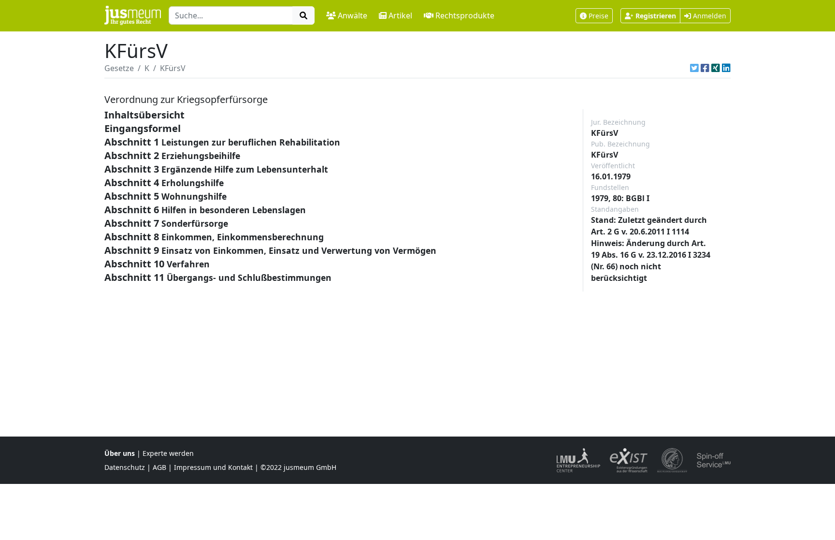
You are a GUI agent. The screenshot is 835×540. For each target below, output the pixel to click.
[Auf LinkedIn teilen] (726, 68)
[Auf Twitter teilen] (694, 68)
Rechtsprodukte (464, 15)
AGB (159, 467)
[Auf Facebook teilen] (705, 68)
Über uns (119, 453)
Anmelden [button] (708, 15)
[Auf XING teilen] (715, 68)
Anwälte (352, 15)
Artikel (400, 15)
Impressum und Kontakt (213, 467)
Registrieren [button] (655, 15)
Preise (598, 15)
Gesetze (119, 68)
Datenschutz (124, 467)
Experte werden (168, 453)
